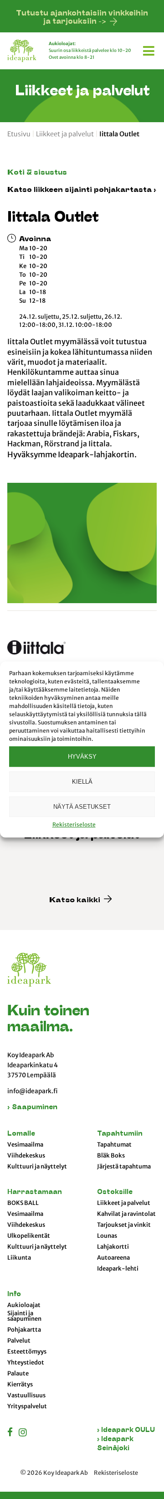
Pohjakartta (24, 1330)
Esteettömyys (26, 1352)
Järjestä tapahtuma (124, 1166)
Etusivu (19, 134)
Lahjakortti (113, 1247)
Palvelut (19, 1341)
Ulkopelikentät (28, 1236)
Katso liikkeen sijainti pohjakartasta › (81, 190)
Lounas (107, 1236)
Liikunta (19, 1258)
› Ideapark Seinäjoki (115, 1444)
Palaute (18, 1373)
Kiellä (82, 781)
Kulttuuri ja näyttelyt (37, 1166)
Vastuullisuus (26, 1395)
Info (14, 1294)
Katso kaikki (75, 900)
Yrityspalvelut (27, 1406)
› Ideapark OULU (126, 1430)
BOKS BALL (23, 1203)
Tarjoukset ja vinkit (124, 1225)
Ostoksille (115, 1192)
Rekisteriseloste (74, 824)
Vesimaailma (25, 1145)
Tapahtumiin (120, 1134)
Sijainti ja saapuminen (24, 1316)
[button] (150, 49)
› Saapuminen (32, 1107)
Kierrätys (20, 1384)
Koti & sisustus (37, 172)
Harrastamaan (34, 1192)
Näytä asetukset (82, 806)
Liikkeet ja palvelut (65, 134)
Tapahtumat (114, 1145)
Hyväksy (82, 756)
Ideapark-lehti (117, 1269)
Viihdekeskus (26, 1156)
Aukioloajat (24, 1305)
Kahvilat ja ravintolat (126, 1214)
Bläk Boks (111, 1156)
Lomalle (21, 1134)
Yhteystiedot (25, 1362)
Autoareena (113, 1258)
